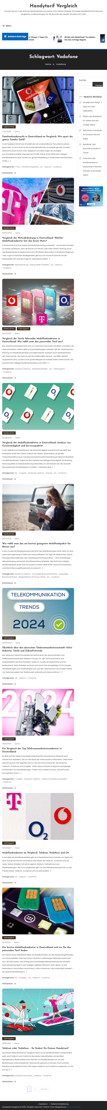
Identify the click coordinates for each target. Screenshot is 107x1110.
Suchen (82, 80)
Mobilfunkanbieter (40, 369)
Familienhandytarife (30, 167)
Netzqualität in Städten (39, 264)
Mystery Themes (74, 1107)
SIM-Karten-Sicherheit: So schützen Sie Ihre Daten (92, 134)
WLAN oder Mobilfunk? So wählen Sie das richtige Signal (73, 38)
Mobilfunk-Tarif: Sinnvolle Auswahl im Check (92, 148)
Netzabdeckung (21, 264)
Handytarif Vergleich (53, 6)
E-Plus (17, 167)
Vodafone (57, 167)
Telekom (47, 167)
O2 (41, 167)
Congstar (23, 473)
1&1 (16, 473)
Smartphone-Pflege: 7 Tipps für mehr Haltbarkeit (92, 106)
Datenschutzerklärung (60, 1104)
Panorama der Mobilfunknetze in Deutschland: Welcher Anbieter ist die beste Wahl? (92, 166)
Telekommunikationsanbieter (54, 779)
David (17, 131)
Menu (8, 25)
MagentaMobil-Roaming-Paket (32, 577)
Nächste (44, 1089)
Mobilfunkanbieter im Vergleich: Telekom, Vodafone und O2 (35, 853)
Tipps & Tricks (9, 127)
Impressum (43, 1104)
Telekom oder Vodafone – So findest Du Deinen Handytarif (35, 1048)
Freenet (49, 473)
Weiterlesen (8, 173)
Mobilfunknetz (9, 228)
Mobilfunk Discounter (23, 1075)
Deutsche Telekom (23, 369)
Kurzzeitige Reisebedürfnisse (44, 574)
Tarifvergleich (23, 329)
